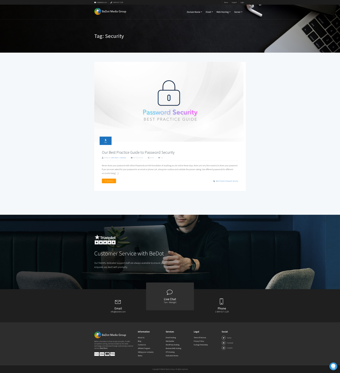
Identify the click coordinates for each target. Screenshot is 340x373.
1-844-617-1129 (117, 2)
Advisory (123, 158)
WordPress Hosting (172, 345)
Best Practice (220, 181)
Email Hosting (171, 337)
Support (234, 2)
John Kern (114, 158)
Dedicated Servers (172, 356)
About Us (141, 337)
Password (228, 181)
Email (208, 11)
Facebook (229, 343)
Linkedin (229, 348)
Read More (110, 181)
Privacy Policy (199, 341)
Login (242, 2)
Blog (139, 341)
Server (237, 11)
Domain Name (193, 11)
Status (226, 2)
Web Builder (170, 341)
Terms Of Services (200, 337)
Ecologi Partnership (201, 345)
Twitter (228, 338)
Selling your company (146, 352)
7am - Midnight (170, 302)
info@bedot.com (101, 2)
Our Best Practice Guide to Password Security (138, 152)
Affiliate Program (144, 348)
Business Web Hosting (173, 348)
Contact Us (142, 345)
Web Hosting (222, 11)
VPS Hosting (170, 352)
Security (235, 181)
